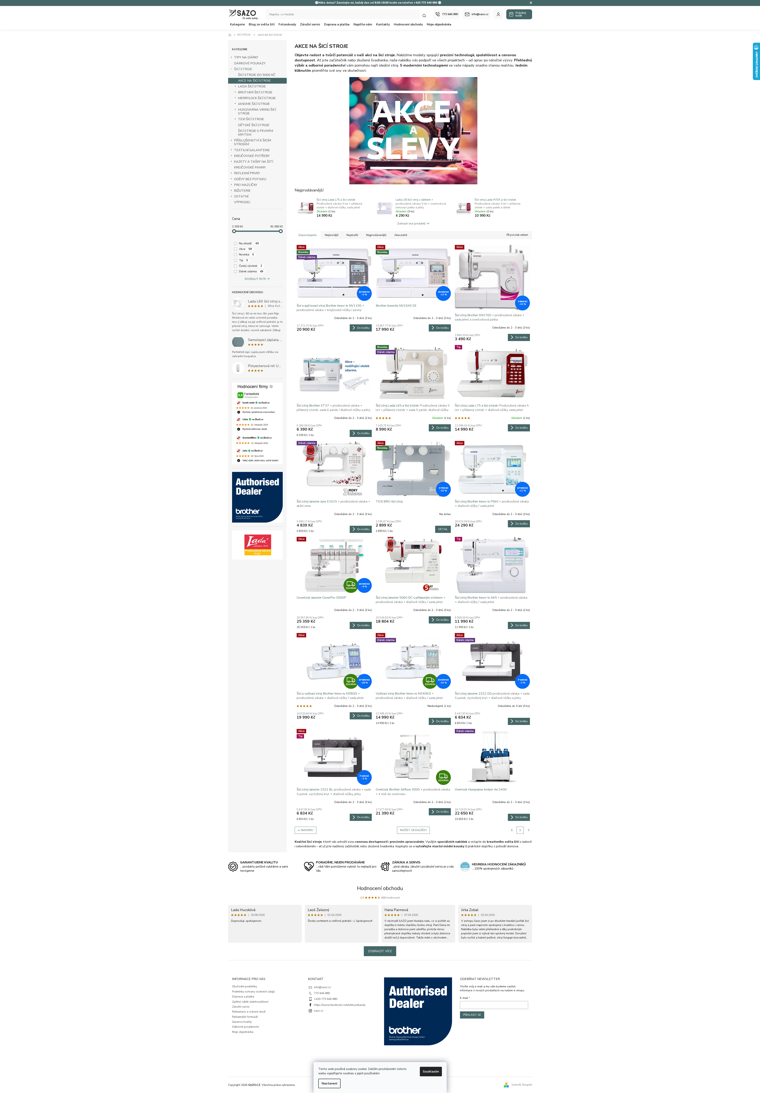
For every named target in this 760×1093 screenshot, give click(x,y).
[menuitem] (237, 24)
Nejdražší (352, 235)
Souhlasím (431, 1071)
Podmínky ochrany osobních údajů (253, 991)
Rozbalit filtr (255, 279)
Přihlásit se (472, 1015)
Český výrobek (250, 266)
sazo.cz (318, 1011)
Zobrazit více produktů (411, 223)
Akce (245, 249)
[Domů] (231, 35)
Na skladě (249, 243)
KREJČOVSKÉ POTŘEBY (252, 156)
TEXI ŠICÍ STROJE (251, 119)
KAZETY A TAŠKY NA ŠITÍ (253, 161)
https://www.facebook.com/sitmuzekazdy (339, 1005)
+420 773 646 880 (325, 999)
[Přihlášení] (498, 14)
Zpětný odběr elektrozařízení (250, 1002)
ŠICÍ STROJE (243, 69)
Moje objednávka (242, 1032)
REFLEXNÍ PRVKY (247, 173)
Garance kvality (242, 1022)
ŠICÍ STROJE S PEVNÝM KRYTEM (255, 133)
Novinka (246, 254)
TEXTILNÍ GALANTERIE (252, 150)
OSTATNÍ (241, 196)
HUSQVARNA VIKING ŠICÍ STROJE (257, 111)
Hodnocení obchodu (380, 888)
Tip (243, 260)
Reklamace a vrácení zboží (248, 1012)
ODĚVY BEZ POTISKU (250, 179)
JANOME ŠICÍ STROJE (254, 104)
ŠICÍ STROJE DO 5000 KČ (256, 75)
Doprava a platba (243, 996)
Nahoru (307, 830)
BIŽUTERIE (242, 190)
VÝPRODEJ (242, 202)
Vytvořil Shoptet (521, 1085)
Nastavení (329, 1083)
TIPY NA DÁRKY (246, 57)
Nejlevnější (331, 235)
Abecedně (400, 235)
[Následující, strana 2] (520, 830)
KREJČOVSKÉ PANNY (250, 167)
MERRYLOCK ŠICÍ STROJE (257, 98)
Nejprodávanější (376, 235)
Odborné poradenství (245, 1027)
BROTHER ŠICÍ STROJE (255, 92)
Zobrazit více (380, 951)
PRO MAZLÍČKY (245, 185)
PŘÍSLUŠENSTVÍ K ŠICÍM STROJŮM (252, 142)
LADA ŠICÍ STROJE (252, 86)
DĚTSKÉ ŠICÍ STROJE (253, 125)
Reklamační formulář (245, 1017)
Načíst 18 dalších (413, 830)
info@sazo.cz (322, 987)
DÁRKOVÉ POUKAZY (249, 63)
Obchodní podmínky (244, 986)
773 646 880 (322, 993)
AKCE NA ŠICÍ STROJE (254, 80)
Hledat (426, 15)
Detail (443, 529)
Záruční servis (241, 1007)
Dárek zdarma (251, 271)
